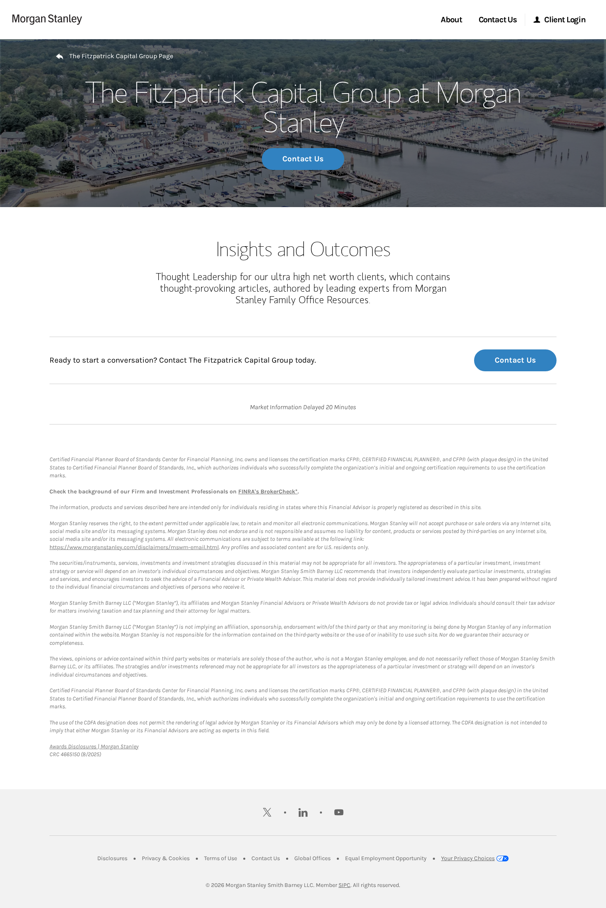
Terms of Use (220, 858)
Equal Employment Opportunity (386, 858)
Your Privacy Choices (468, 858)
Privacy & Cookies (166, 858)
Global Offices (312, 858)
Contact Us (303, 158)
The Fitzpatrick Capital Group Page (121, 56)
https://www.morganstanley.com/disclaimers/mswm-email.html (134, 547)
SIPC (344, 885)
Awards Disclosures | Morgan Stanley (94, 746)
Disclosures (112, 858)
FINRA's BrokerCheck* (268, 491)
